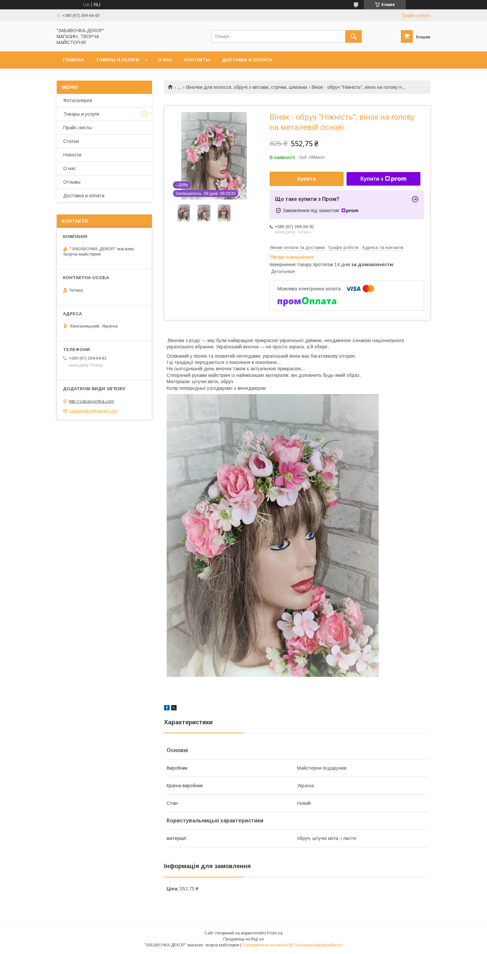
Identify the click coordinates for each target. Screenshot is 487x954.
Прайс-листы (77, 127)
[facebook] (167, 708)
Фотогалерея (77, 100)
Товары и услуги (117, 59)
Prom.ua (275, 933)
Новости (72, 154)
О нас (165, 59)
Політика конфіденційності (318, 945)
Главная (73, 59)
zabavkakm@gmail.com (93, 410)
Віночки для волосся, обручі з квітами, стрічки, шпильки (246, 87)
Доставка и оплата (247, 59)
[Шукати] (353, 36)
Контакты (197, 59)
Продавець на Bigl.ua (243, 939)
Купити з (371, 179)
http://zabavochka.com (91, 401)
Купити (306, 179)
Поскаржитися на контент (266, 945)
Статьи (71, 141)
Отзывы (72, 182)
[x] (174, 708)
